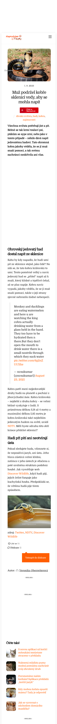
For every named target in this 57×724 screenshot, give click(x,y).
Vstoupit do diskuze (35, 557)
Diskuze (15, 547)
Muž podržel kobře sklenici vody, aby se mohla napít (29, 97)
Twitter (19, 532)
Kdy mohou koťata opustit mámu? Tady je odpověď (33, 691)
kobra (42, 116)
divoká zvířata (24, 116)
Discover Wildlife (18, 473)
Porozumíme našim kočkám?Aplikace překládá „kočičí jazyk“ (33, 679)
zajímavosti (29, 119)
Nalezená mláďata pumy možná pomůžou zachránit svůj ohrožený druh (33, 665)
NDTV (11, 426)
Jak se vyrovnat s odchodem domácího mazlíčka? (30, 705)
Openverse (18, 70)
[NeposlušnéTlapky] (14, 39)
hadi (35, 116)
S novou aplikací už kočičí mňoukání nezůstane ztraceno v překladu (32, 652)
